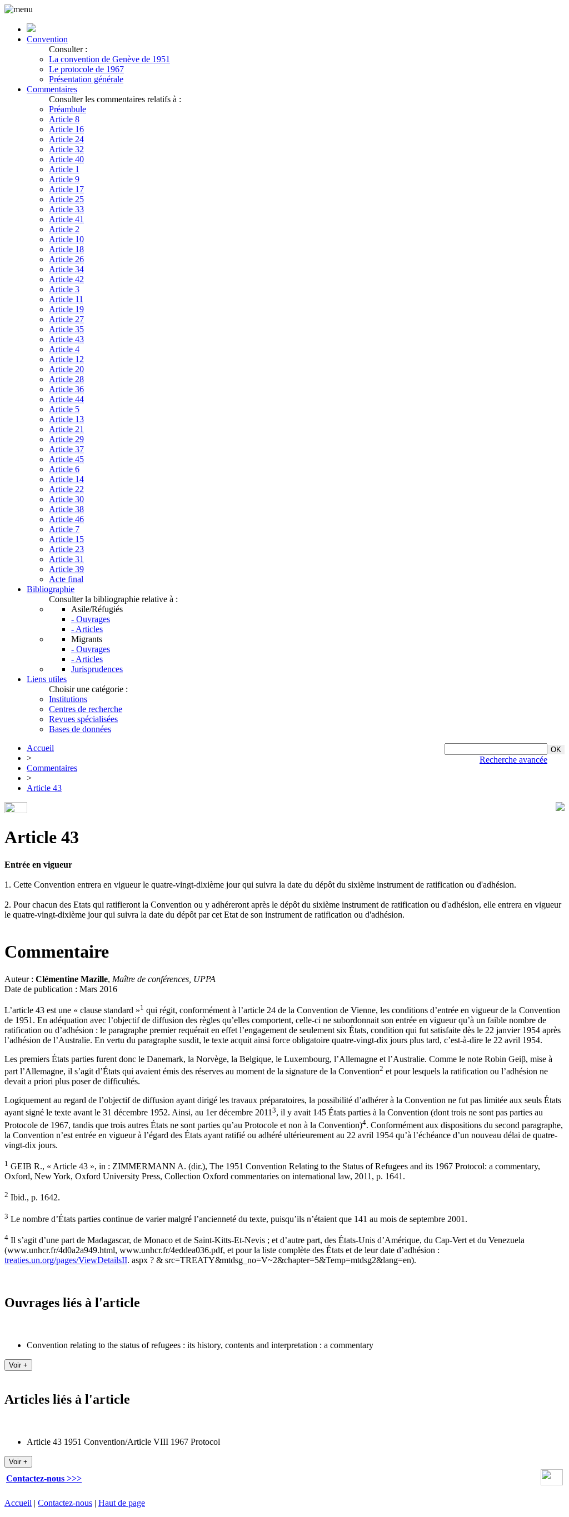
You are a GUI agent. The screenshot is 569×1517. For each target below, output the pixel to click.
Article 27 (66, 319)
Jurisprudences (97, 669)
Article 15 (66, 539)
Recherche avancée (513, 759)
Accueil (40, 748)
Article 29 (66, 439)
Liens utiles (47, 679)
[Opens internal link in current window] (552, 1482)
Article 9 (64, 179)
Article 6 (64, 469)
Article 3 (64, 289)
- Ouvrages (90, 619)
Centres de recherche (85, 709)
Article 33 (66, 209)
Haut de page (121, 1503)
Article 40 (66, 159)
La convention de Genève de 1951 (109, 59)
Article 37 (66, 449)
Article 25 (66, 199)
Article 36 (66, 389)
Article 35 (66, 329)
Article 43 (66, 339)
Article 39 (66, 569)
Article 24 (66, 139)
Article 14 (66, 479)
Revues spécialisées (83, 719)
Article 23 (66, 549)
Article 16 (66, 129)
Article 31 (66, 559)
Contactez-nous (65, 1503)
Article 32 (66, 149)
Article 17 (66, 189)
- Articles (87, 629)
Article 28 (66, 379)
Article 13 (66, 419)
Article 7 (64, 529)
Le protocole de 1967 (86, 69)
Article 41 (66, 219)
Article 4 (64, 349)
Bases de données (80, 729)
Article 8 (64, 119)
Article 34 (66, 269)
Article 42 (66, 279)
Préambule (67, 109)
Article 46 (66, 519)
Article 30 (66, 499)
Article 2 (64, 229)
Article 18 (66, 249)
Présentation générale (86, 79)
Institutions (68, 699)
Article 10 (66, 239)
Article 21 (66, 429)
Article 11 (66, 299)
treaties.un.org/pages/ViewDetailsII (65, 1260)
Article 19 (66, 309)
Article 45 (66, 459)
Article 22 (66, 489)
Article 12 (66, 359)
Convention (47, 39)
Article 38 (66, 509)
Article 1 (64, 169)
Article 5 (64, 409)
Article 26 (66, 259)
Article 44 (66, 399)
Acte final (66, 579)
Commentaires (52, 89)
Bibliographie (50, 589)
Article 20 (66, 369)
